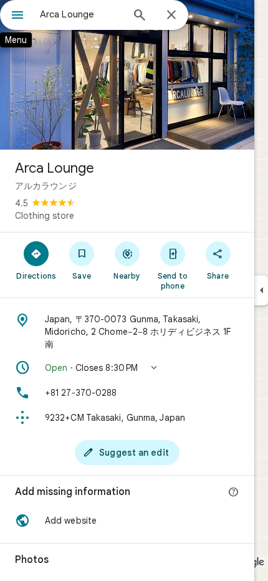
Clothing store (44, 215)
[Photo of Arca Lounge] (127, 75)
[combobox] (81, 14)
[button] (127, 367)
